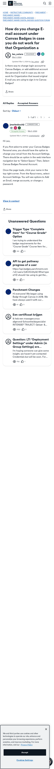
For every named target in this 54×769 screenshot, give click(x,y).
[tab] (8, 103)
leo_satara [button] (17, 54)
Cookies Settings (25, 760)
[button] (8, 55)
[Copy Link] (42, 61)
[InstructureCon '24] (19, 128)
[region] (25, 747)
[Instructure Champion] (11, 128)
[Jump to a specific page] (49, 117)
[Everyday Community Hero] (15, 128)
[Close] (46, 729)
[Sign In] (49, 3)
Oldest (15, 111)
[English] (15, 3)
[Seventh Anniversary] (39, 54)
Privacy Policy (27, 745)
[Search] (44, 3)
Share (9, 92)
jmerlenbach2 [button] (17, 124)
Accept (24, 752)
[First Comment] (43, 54)
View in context (11, 201)
